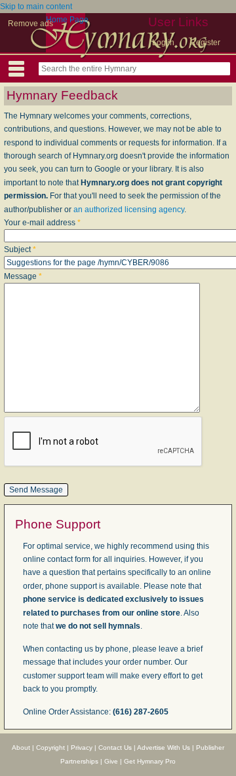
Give (111, 761)
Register (205, 42)
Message (23, 276)
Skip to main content (36, 6)
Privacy (81, 747)
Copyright (50, 747)
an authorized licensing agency (128, 209)
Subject (20, 249)
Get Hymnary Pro (150, 761)
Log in (163, 42)
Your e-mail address (42, 222)
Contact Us (115, 747)
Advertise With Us (163, 747)
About (21, 747)
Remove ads (30, 23)
